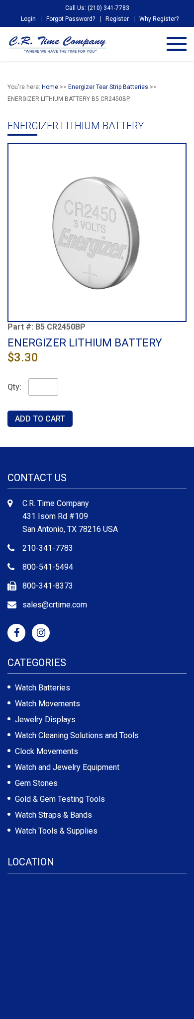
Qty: (14, 387)
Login (28, 19)
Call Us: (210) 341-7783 (97, 8)
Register (117, 19)
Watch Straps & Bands (53, 815)
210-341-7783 (47, 548)
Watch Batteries (42, 687)
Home (50, 87)
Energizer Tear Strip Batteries (108, 87)
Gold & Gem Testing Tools (60, 799)
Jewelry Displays (45, 719)
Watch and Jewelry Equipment (67, 767)
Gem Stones (36, 783)
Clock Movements (46, 751)
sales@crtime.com (54, 604)
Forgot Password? (70, 19)
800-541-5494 (47, 567)
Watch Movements (47, 703)
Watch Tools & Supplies (56, 831)
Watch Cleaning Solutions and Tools (77, 735)
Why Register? (159, 19)
